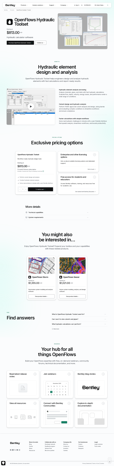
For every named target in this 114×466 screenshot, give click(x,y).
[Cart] (82, 5)
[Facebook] (10, 450)
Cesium (80, 444)
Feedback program (50, 446)
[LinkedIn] (13, 450)
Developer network (50, 444)
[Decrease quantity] (19, 189)
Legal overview (98, 444)
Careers (65, 450)
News (30, 448)
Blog (30, 444)
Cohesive (80, 446)
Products (23, 5)
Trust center (97, 446)
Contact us (66, 446)
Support (51, 5)
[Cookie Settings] (3, 463)
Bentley (6, 10)
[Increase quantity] (25, 189)
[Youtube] (17, 450)
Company (63, 5)
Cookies (102, 463)
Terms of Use (95, 463)
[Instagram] (19, 450)
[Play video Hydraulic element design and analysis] (31, 106)
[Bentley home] (10, 5)
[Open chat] (109, 461)
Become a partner (49, 450)
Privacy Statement (87, 463)
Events (31, 446)
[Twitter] (15, 450)
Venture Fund (48, 448)
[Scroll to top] (109, 459)
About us (65, 444)
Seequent (80, 448)
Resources (32, 450)
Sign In (77, 5)
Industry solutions (38, 5)
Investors (65, 448)
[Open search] (108, 5)
